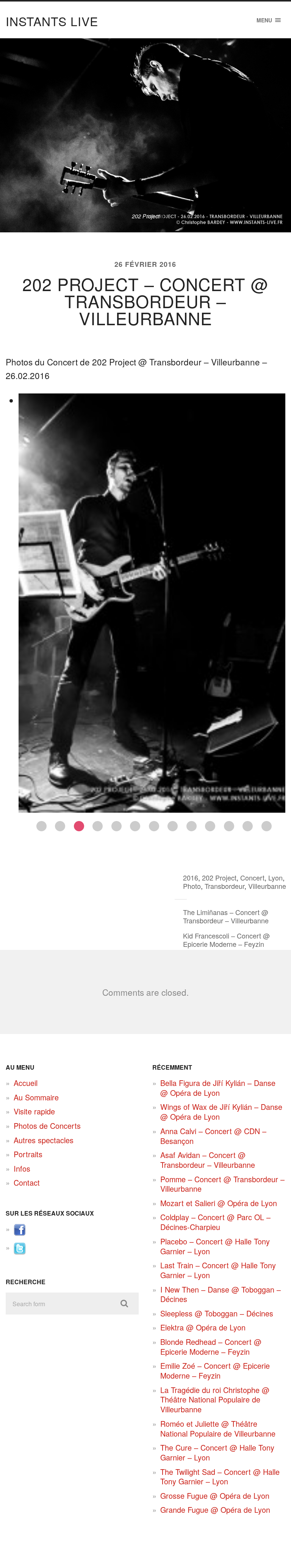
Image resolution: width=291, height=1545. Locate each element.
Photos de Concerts (47, 1125)
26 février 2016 (145, 264)
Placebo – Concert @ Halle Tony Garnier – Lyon (215, 1246)
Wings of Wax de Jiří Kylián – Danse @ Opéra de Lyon (221, 1111)
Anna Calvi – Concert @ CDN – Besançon (213, 1135)
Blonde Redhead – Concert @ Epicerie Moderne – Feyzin (210, 1346)
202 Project (219, 877)
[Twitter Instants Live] (20, 1251)
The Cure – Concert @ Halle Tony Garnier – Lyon (217, 1452)
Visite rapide (34, 1111)
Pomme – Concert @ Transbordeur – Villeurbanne (222, 1184)
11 (229, 826)
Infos (22, 1168)
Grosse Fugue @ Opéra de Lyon (214, 1495)
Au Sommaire (36, 1097)
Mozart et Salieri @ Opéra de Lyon (218, 1202)
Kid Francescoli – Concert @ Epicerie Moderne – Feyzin (226, 940)
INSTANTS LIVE (52, 21)
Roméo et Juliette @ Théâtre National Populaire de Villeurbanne (217, 1428)
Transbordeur (224, 886)
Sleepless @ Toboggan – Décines (216, 1313)
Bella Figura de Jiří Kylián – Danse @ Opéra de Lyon (217, 1087)
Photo (192, 886)
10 (210, 826)
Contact (27, 1182)
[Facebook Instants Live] (20, 1232)
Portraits (28, 1154)
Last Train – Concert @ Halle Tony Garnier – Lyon (218, 1270)
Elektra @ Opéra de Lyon (203, 1327)
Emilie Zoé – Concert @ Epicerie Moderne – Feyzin (215, 1370)
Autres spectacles (44, 1139)
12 (247, 826)
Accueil (26, 1082)
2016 (190, 877)
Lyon (275, 877)
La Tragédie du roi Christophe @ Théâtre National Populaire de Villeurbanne (214, 1399)
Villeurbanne (267, 886)
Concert (252, 877)
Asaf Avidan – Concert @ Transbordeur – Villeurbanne (207, 1159)
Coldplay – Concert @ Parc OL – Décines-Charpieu (215, 1221)
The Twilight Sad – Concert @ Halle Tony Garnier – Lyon (220, 1476)
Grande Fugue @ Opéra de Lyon (215, 1509)
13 (266, 826)
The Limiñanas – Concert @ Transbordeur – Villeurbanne (226, 916)
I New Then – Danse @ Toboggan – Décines (220, 1294)
